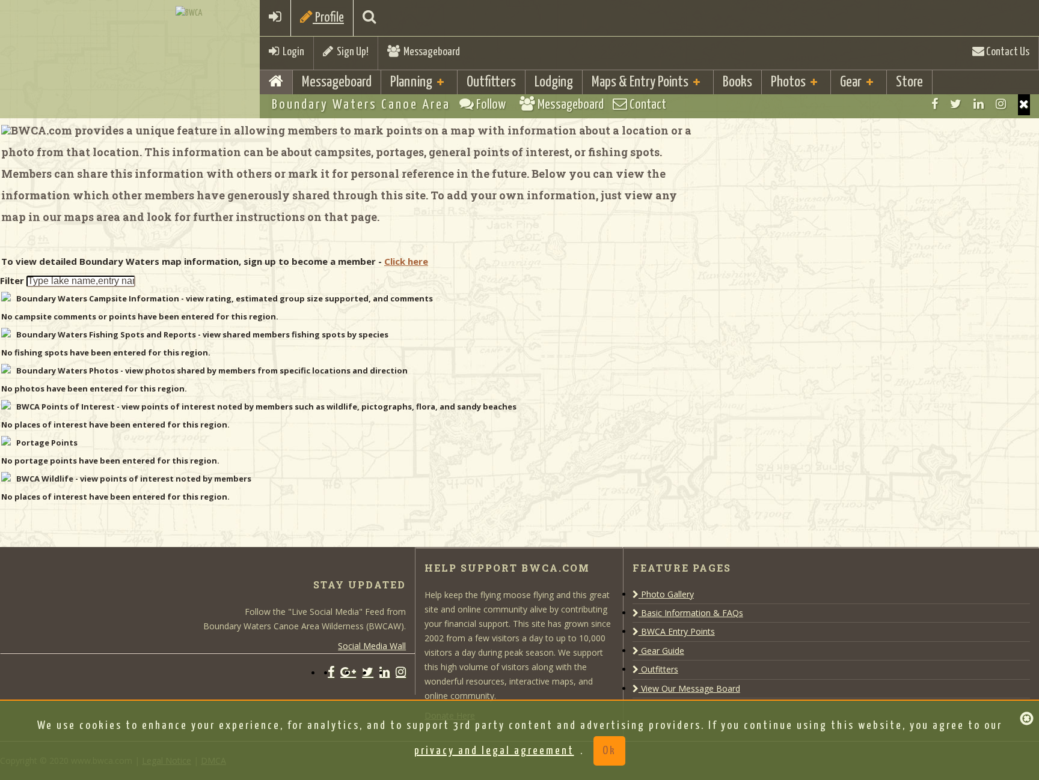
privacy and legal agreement (494, 751)
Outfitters (491, 82)
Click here (406, 261)
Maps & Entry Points (640, 82)
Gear (851, 82)
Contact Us (1006, 52)
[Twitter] (955, 104)
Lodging (554, 82)
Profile (328, 18)
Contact (646, 105)
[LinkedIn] (978, 104)
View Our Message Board (689, 688)
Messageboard (430, 52)
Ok (609, 751)
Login (291, 52)
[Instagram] (1001, 104)
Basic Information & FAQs (691, 612)
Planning (411, 82)
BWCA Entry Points (677, 631)
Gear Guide (661, 650)
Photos (788, 82)
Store (909, 82)
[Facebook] (934, 104)
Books (737, 82)
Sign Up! (351, 52)
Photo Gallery (666, 594)
